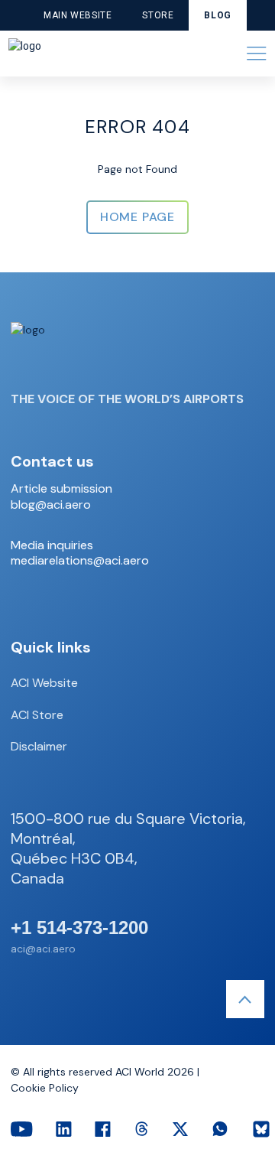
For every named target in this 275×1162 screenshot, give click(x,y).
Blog (217, 15)
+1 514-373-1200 (79, 928)
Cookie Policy (45, 1088)
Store (157, 15)
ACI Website (44, 683)
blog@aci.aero (51, 505)
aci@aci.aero (43, 948)
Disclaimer (39, 746)
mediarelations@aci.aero (80, 560)
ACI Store (37, 715)
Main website (78, 15)
